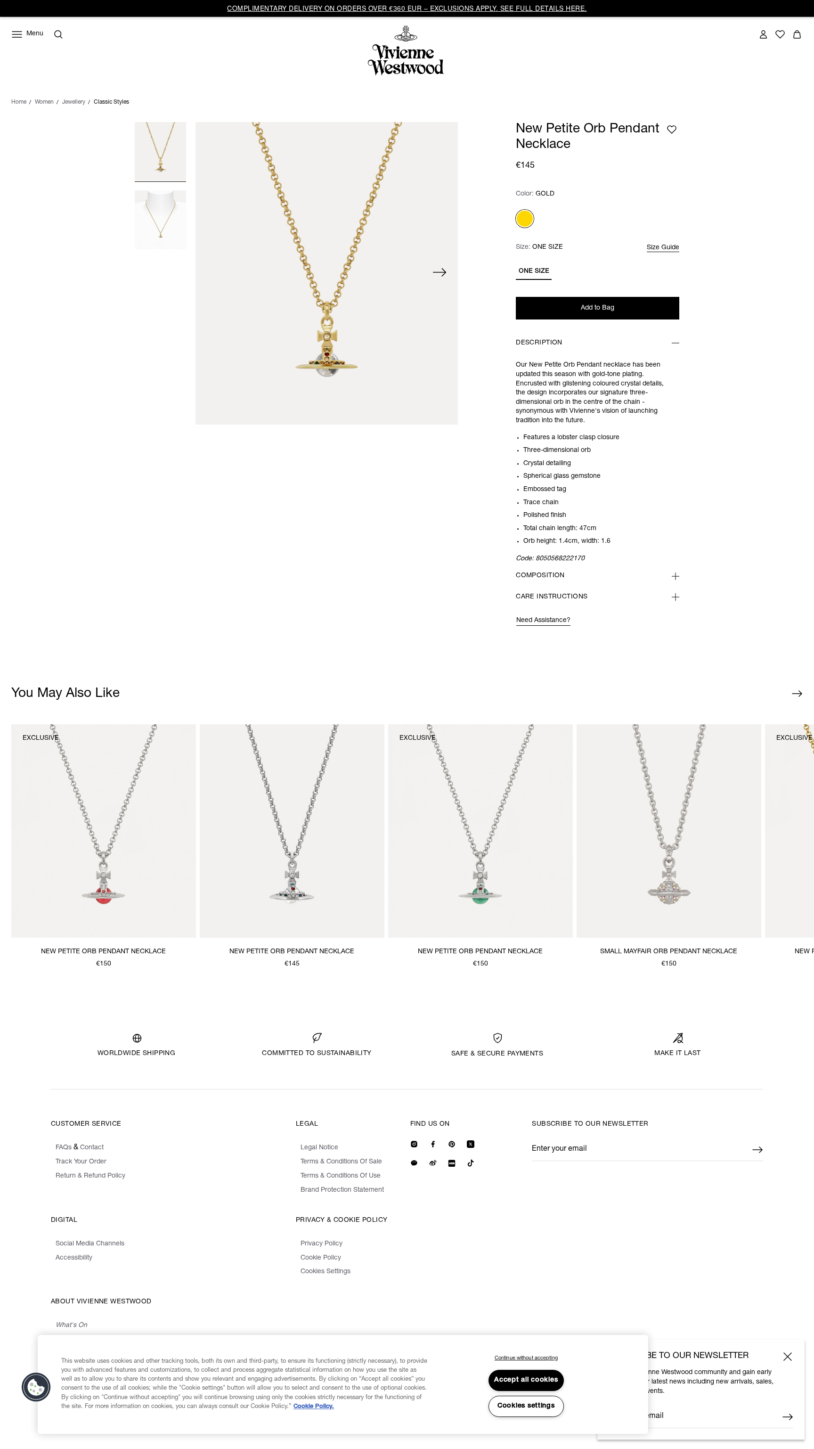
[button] (36, 1387)
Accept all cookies (526, 1380)
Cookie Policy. (313, 1407)
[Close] (787, 1356)
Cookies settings (526, 1406)
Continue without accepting (526, 1358)
